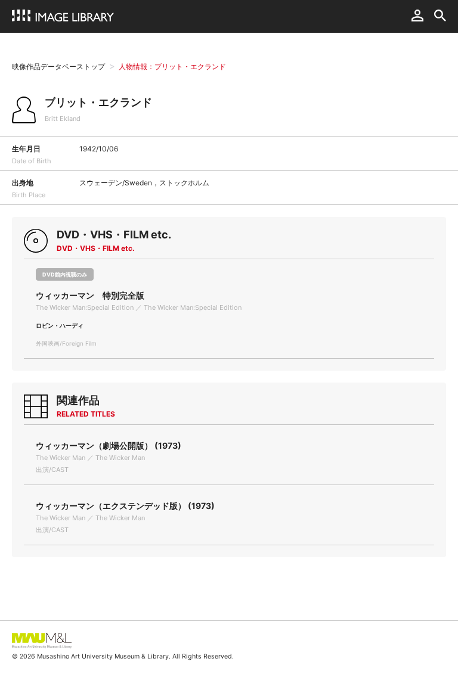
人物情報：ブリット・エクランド (172, 66)
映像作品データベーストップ (58, 66)
